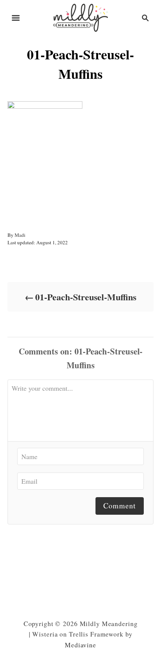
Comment (119, 506)
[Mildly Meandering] (80, 17)
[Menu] (15, 17)
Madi (20, 235)
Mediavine (80, 645)
